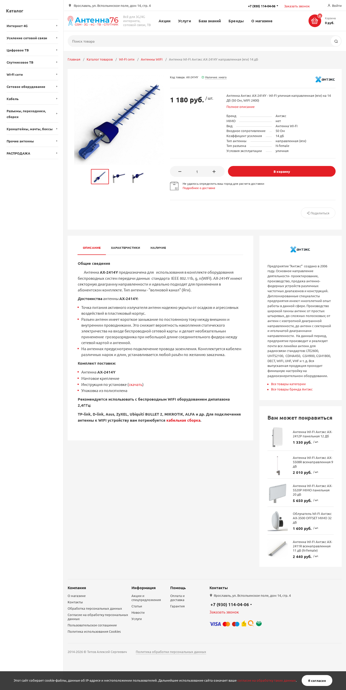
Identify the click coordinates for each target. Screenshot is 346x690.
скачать (135, 384)
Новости (138, 612)
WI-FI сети (126, 59)
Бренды (235, 20)
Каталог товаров (100, 59)
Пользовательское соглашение (92, 625)
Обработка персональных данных (95, 608)
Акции (164, 20)
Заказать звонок (297, 6)
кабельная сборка (183, 420)
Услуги (184, 20)
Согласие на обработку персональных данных (98, 616)
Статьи (136, 606)
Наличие (158, 248)
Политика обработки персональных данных (171, 651)
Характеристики (125, 248)
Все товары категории (288, 384)
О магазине (262, 20)
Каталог (14, 10)
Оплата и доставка (177, 597)
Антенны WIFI (152, 59)
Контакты (75, 602)
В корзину (282, 171)
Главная (74, 59)
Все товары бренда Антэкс (292, 389)
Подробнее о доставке (199, 188)
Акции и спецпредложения (146, 597)
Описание (92, 248)
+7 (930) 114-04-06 (229, 604)
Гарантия (177, 606)
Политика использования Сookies (94, 631)
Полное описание (240, 106)
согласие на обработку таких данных (266, 680)
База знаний (210, 20)
